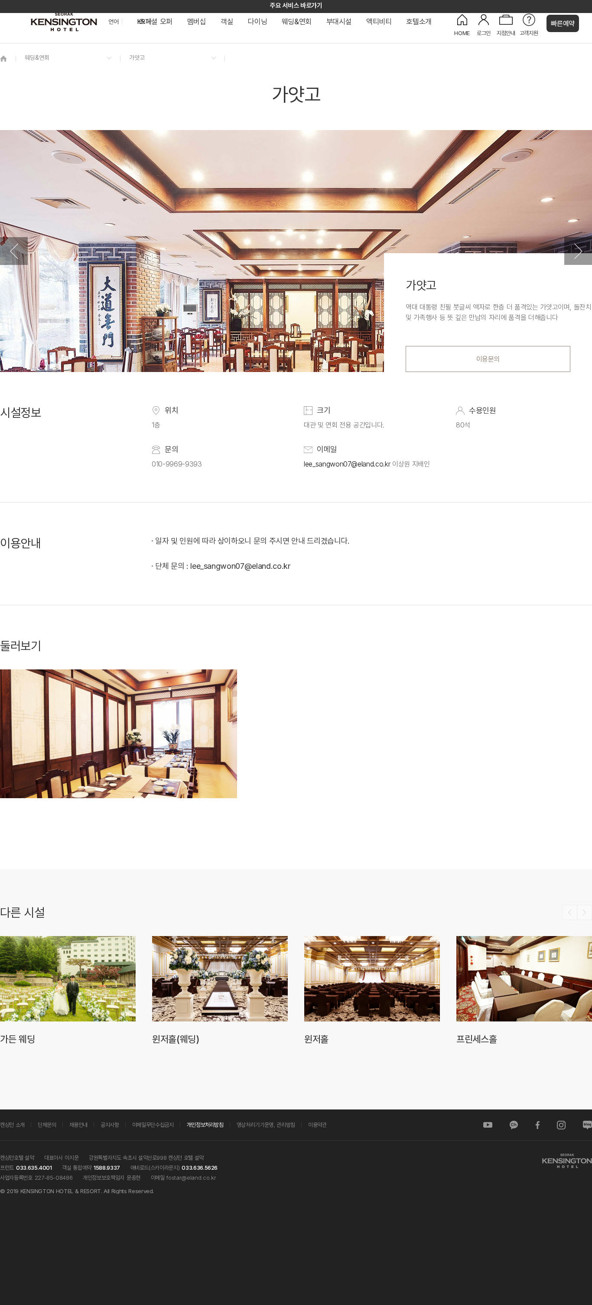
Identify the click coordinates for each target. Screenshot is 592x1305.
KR (141, 22)
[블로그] (587, 1124)
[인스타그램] (561, 1124)
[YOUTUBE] (487, 1124)
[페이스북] (537, 1124)
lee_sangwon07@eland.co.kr (347, 464)
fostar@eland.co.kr (191, 1177)
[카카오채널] (514, 1124)
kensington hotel (65, 22)
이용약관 (317, 1124)
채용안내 (78, 1124)
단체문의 (47, 1124)
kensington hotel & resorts (567, 1161)
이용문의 (488, 359)
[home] (3, 58)
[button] (14, 251)
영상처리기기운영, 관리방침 (266, 1124)
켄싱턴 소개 (12, 1124)
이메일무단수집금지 (153, 1124)
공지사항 (110, 1124)
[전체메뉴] (577, 45)
